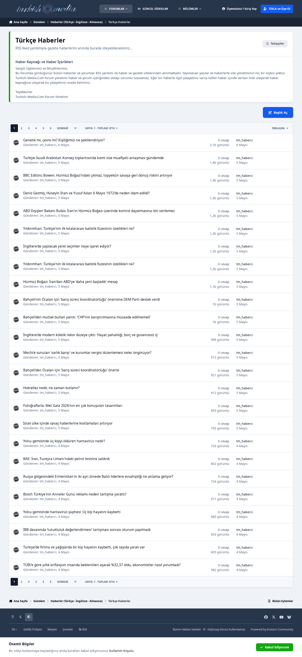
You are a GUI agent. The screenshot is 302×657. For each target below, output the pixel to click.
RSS (84, 629)
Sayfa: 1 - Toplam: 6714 (100, 128)
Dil (14, 629)
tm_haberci (48, 145)
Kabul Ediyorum (277, 647)
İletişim (52, 629)
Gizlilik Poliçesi (32, 629)
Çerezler (68, 629)
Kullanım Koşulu (121, 651)
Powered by (272, 629)
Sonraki (62, 128)
